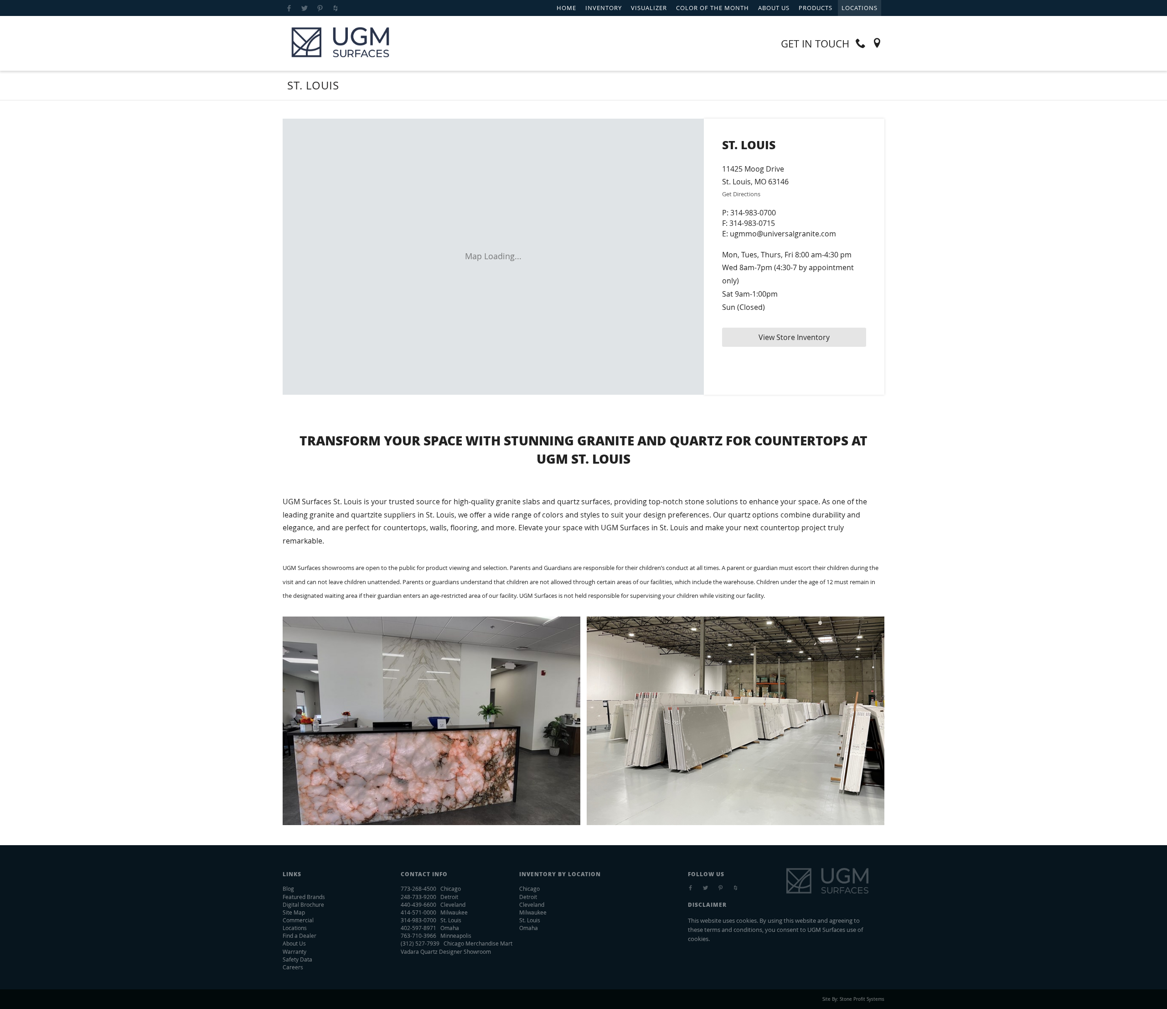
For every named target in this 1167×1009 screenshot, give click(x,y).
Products (815, 8)
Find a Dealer (299, 935)
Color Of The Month (712, 8)
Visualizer (649, 8)
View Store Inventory (794, 337)
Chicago (529, 888)
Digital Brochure (303, 904)
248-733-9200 (418, 896)
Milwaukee (533, 912)
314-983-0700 (753, 213)
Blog (288, 888)
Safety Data (297, 959)
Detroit (528, 896)
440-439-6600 (418, 904)
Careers (293, 967)
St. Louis (529, 920)
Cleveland (531, 904)
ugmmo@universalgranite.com (783, 234)
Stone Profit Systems (862, 999)
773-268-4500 (418, 888)
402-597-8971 (418, 927)
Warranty (294, 951)
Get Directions (741, 194)
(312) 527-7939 (420, 943)
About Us (774, 8)
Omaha (528, 927)
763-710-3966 (418, 935)
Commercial (298, 920)
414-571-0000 (418, 912)
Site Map (294, 912)
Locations (860, 8)
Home (566, 8)
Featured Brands (304, 896)
